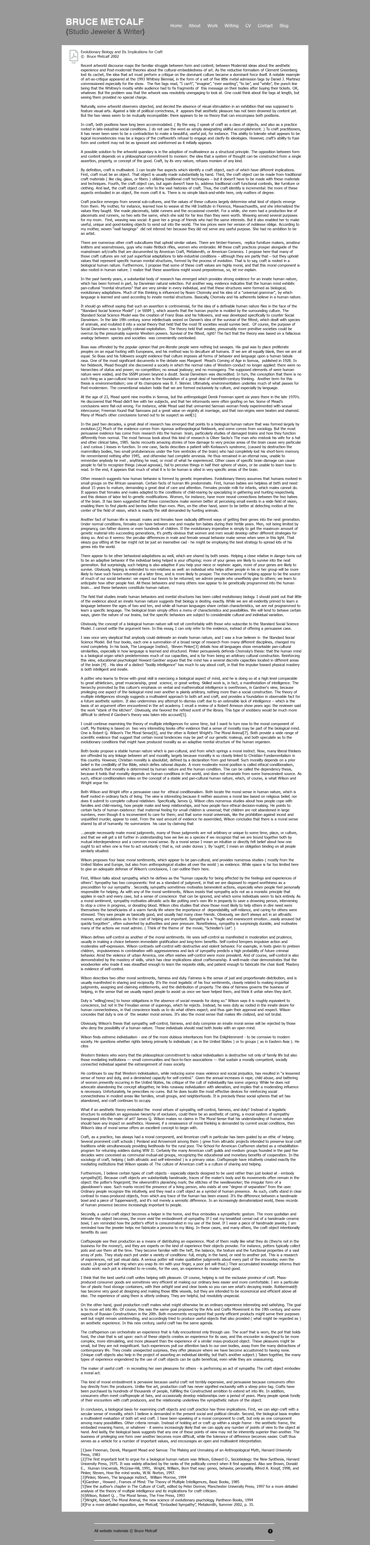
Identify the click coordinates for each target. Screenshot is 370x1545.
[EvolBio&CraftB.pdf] (74, 57)
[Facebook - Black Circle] (270, 1531)
